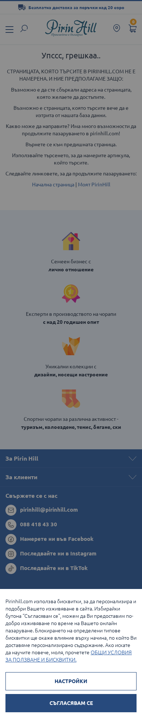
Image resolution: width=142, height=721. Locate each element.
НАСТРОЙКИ (71, 681)
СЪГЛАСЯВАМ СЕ (71, 703)
